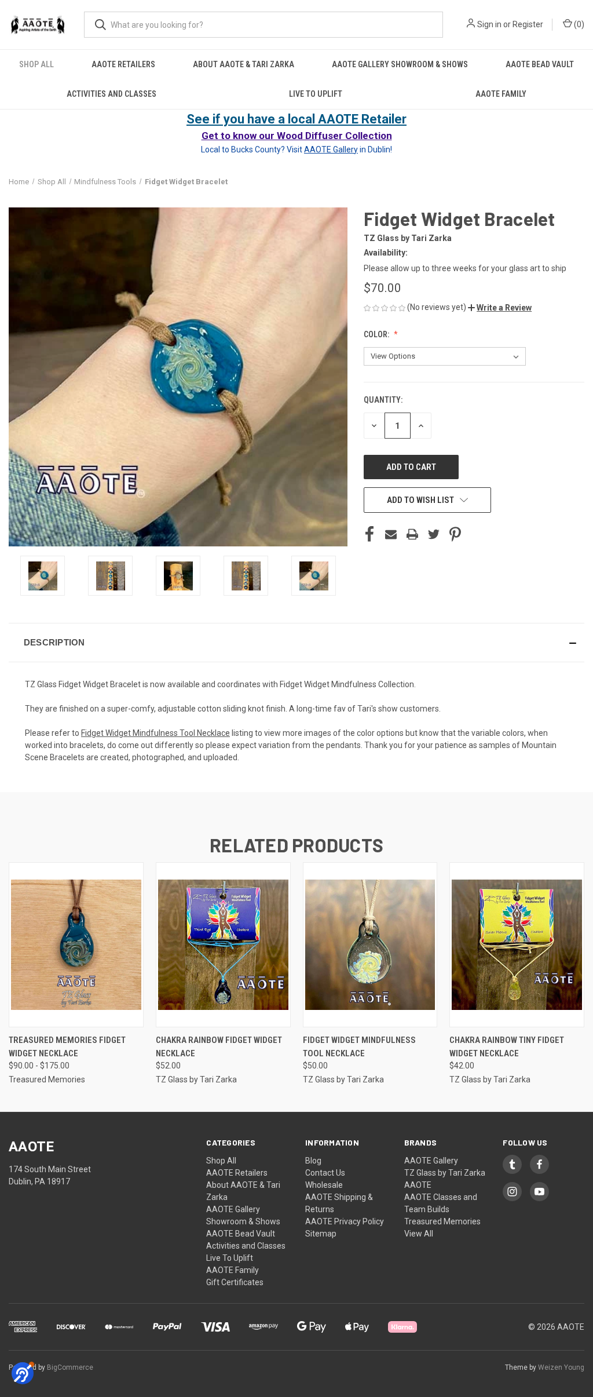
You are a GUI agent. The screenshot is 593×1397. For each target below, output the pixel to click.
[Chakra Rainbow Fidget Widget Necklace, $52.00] (223, 945)
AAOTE (417, 1185)
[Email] (391, 534)
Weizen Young (561, 1367)
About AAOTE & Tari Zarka (243, 64)
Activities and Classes (111, 94)
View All (418, 1233)
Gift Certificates (234, 1282)
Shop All (36, 64)
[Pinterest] (455, 534)
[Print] (412, 534)
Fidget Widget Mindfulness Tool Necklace (359, 1047)
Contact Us (325, 1172)
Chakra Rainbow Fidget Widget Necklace (219, 1047)
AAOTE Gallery (431, 1160)
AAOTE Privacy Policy (344, 1221)
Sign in (489, 24)
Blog (313, 1160)
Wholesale (324, 1185)
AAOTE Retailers (123, 64)
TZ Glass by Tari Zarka (444, 1172)
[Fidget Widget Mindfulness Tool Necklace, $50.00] (370, 945)
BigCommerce (70, 1367)
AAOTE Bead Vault (540, 64)
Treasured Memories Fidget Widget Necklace (67, 1047)
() (578, 24)
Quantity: (383, 399)
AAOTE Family (500, 94)
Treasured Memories (442, 1221)
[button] (500, 307)
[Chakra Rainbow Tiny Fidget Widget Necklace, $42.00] (517, 945)
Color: (377, 334)
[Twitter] (434, 534)
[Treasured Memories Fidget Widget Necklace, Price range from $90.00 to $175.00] (76, 945)
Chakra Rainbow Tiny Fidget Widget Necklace (506, 1047)
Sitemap (320, 1233)
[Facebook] (369, 534)
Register (528, 24)
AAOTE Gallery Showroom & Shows (400, 64)
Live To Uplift (315, 94)
